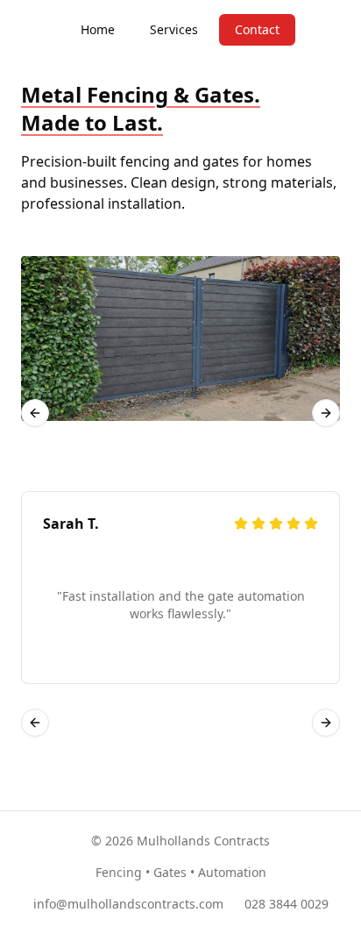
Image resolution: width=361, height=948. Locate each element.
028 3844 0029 (286, 903)
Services (174, 29)
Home (98, 29)
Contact (257, 29)
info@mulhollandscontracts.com (128, 903)
